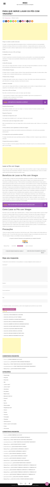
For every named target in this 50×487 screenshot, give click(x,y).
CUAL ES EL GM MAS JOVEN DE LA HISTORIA (13, 330)
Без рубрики (6, 391)
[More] (32, 21)
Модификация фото (8, 407)
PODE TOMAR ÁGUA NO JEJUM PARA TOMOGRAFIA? (21, 364)
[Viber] (30, 21)
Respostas (20, 245)
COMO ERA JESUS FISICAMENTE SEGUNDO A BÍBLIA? (36, 252)
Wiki (4, 382)
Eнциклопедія (6, 375)
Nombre (4, 283)
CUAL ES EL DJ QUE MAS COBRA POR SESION (13, 328)
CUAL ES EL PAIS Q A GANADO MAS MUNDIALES (13, 321)
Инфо (5, 400)
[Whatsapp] (11, 21)
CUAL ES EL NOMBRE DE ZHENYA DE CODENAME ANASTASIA (16, 323)
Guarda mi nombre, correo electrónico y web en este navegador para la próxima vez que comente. (23, 305)
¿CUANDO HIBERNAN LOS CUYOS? (15, 359)
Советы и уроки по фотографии (10, 423)
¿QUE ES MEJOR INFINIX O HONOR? (18, 368)
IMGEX (25, 3)
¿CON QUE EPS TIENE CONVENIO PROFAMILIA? (20, 361)
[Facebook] (4, 21)
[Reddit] (8, 21)
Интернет (6, 398)
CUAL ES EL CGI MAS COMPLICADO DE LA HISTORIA (14, 326)
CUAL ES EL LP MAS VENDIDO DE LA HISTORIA (13, 314)
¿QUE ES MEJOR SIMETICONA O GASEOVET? (20, 460)
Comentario (5, 264)
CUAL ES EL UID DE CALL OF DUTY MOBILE (12, 317)
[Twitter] (18, 21)
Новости (5, 409)
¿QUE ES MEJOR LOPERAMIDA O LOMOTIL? (20, 448)
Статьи (5, 426)
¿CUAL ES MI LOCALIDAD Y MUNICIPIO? (21, 476)
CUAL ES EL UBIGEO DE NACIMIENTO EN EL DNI (13, 335)
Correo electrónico (6, 290)
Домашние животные (8, 396)
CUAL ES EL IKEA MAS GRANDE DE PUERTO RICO (14, 333)
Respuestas (6, 379)
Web (3, 297)
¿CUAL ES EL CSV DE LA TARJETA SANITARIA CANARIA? (22, 478)
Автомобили (6, 389)
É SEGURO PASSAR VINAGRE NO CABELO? (14, 251)
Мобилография (7, 405)
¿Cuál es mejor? (7, 384)
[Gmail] (25, 21)
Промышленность (7, 421)
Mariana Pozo (7, 17)
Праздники (6, 419)
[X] (6, 21)
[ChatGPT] (27, 21)
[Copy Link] (16, 21)
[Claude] (13, 21)
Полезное (6, 414)
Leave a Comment (29, 245)
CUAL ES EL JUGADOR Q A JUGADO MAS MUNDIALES (15, 319)
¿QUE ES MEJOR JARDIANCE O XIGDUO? (17, 453)
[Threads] (20, 21)
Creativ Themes (35, 485)
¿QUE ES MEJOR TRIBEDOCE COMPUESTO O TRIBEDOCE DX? (23, 465)
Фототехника (6, 428)
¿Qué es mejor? (7, 386)
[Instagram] (23, 21)
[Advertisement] (25, 31)
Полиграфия (6, 416)
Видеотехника (6, 393)
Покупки (5, 412)
